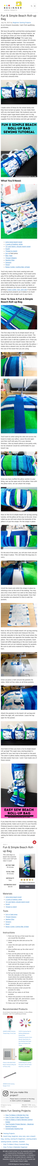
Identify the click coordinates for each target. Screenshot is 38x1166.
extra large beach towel (13, 242)
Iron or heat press (11, 914)
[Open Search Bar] (31, 6)
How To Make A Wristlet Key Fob (17, 1115)
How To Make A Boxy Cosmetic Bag (16, 1144)
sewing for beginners (17, 1139)
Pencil (7, 265)
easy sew (22, 1136)
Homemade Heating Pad (14, 1129)
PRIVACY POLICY (18, 1161)
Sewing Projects (9, 1133)
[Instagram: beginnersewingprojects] (6, 1096)
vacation (22, 1142)
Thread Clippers (11, 258)
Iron (6, 253)
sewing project (31, 1139)
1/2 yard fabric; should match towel (17, 246)
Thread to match (11, 251)
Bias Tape (8, 255)
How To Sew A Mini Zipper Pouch (17, 1117)
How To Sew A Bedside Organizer (15, 1147)
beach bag (7, 1136)
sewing (7, 1139)
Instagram (27, 1101)
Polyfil (7, 249)
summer (15, 1142)
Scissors (8, 262)
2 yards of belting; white (14, 244)
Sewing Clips (9, 260)
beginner (15, 1136)
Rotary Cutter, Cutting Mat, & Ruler (17, 267)
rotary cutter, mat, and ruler (17, 290)
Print (27, 887)
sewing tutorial (6, 1142)
